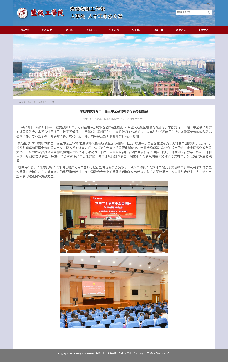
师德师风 (114, 30)
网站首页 (25, 30)
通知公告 (69, 30)
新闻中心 (92, 30)
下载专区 (203, 30)
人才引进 (136, 30)
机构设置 (47, 30)
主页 (209, 4)
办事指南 (159, 30)
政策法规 (181, 30)
